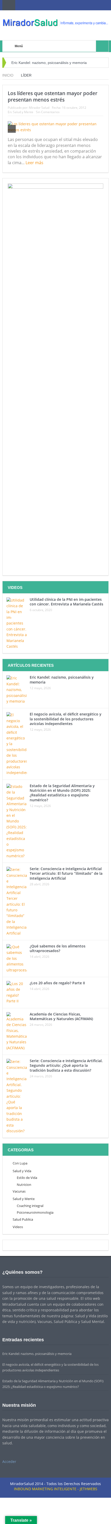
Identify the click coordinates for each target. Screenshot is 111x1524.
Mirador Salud (39, 107)
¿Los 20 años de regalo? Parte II (57, 982)
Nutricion (24, 1184)
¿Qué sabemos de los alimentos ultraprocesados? (57, 948)
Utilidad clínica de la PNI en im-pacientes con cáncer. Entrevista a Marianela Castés (66, 601)
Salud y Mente (23, 112)
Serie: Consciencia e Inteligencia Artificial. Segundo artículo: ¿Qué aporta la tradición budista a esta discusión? (66, 1065)
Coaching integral (30, 1205)
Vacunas (19, 1191)
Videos (18, 1227)
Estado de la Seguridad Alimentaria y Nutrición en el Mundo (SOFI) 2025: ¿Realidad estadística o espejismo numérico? (62, 792)
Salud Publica (23, 1219)
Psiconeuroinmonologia (35, 1212)
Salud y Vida (22, 1171)
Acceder (9, 1461)
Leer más (35, 162)
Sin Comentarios (48, 112)
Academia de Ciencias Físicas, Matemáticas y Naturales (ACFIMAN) (61, 1016)
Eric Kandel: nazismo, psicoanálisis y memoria (49, 63)
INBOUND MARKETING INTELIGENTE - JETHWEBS (55, 1488)
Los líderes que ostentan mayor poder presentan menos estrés (52, 96)
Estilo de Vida (27, 1177)
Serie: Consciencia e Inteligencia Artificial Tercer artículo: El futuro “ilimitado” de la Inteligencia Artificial (66, 873)
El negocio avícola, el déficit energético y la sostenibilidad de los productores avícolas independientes (65, 719)
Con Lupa (20, 1163)
